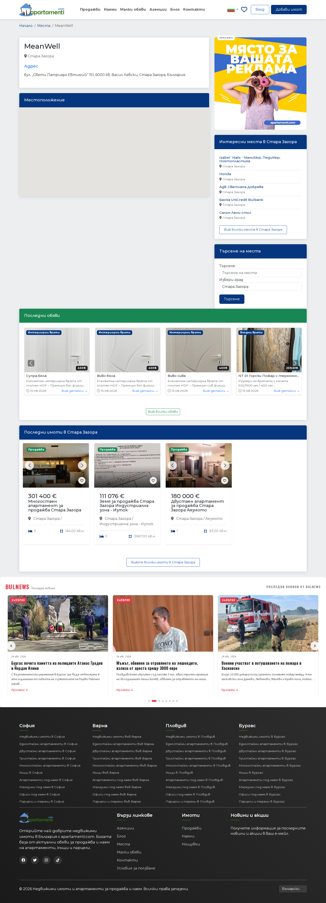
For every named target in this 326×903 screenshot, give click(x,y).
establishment (142, 56)
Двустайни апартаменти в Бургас (267, 751)
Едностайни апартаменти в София (48, 744)
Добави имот (289, 9)
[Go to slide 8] (177, 701)
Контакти (194, 9)
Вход (260, 9)
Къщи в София (31, 772)
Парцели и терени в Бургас (262, 801)
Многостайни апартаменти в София (49, 765)
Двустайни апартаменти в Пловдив (196, 751)
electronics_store (69, 56)
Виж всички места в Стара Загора (253, 230)
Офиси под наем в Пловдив (188, 794)
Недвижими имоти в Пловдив (190, 736)
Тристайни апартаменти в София (47, 758)
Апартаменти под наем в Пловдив (194, 780)
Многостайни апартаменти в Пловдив (198, 765)
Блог (175, 9)
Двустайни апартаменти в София (47, 751)
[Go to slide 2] (154, 701)
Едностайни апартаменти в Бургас (268, 744)
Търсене (227, 266)
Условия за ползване (136, 868)
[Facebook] (23, 860)
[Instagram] (46, 860)
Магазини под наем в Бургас (262, 787)
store (91, 56)
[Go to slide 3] (159, 701)
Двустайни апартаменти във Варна (122, 751)
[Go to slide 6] (170, 701)
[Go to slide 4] (163, 701)
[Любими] (244, 9)
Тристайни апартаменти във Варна (122, 758)
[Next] (314, 645)
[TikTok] (58, 860)
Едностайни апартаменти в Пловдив (197, 744)
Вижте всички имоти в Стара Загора (163, 562)
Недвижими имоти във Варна (116, 736)
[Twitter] (35, 860)
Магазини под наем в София (42, 787)
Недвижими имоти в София (42, 736)
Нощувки (191, 844)
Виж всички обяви (163, 412)
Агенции (158, 9)
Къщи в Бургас (251, 772)
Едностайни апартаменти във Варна (123, 744)
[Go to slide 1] (149, 701)
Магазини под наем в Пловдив (190, 787)
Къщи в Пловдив (179, 772)
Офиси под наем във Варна (114, 794)
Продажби (90, 9)
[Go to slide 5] (166, 701)
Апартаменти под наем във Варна (120, 780)
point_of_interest (113, 56)
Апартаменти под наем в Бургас (266, 780)
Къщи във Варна (105, 772)
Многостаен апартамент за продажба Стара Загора (54, 506)
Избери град (231, 280)
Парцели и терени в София (41, 801)
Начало (26, 26)
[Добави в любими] (81, 480)
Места (43, 26)
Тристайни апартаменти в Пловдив (196, 758)
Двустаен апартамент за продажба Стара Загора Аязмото (197, 506)
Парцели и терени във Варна (116, 801)
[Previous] (11, 645)
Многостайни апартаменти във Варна (124, 765)
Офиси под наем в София (39, 794)
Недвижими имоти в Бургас (262, 736)
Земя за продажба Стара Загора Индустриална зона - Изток (127, 506)
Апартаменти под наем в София (46, 780)
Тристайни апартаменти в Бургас (267, 758)
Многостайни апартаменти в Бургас (270, 765)
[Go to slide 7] (173, 701)
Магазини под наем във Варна (116, 787)
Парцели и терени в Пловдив (190, 801)
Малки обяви (133, 9)
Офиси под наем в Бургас (260, 794)
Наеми (110, 9)
